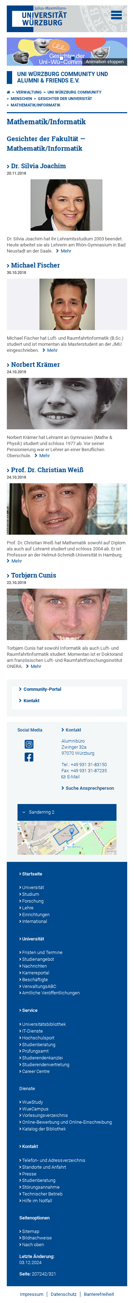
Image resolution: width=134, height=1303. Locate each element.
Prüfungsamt (35, 1051)
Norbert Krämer (35, 364)
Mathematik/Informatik (35, 105)
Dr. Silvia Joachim (38, 166)
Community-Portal (42, 689)
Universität (33, 887)
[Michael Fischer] (67, 328)
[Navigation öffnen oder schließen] (116, 15)
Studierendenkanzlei (42, 1057)
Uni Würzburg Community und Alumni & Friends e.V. (62, 77)
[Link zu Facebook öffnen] (26, 757)
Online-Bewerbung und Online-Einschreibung (67, 1122)
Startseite (32, 874)
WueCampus (35, 1109)
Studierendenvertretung (45, 1064)
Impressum (31, 1294)
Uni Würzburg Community (74, 92)
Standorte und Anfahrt (44, 1167)
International (34, 921)
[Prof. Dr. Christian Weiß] (67, 533)
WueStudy (32, 1102)
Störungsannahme (41, 1187)
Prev (19, 51)
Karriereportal (35, 972)
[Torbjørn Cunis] (67, 638)
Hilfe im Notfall (37, 1200)
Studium (30, 894)
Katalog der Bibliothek (44, 1129)
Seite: (25, 1274)
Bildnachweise (37, 1237)
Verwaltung (29, 92)
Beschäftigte (35, 979)
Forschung (33, 901)
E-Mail (73, 776)
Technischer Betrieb (42, 1194)
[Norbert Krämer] (67, 427)
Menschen (21, 98)
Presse (29, 1174)
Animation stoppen (105, 61)
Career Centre (36, 1071)
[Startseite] (8, 92)
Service (30, 1010)
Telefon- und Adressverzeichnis (53, 1160)
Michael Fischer (35, 265)
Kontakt (31, 700)
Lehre (28, 907)
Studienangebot (38, 959)
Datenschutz (63, 1294)
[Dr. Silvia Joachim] (67, 229)
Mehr (66, 251)
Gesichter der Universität (65, 98)
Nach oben (33, 1244)
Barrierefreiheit (99, 1294)
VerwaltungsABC (39, 986)
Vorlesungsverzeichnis (45, 1115)
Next (115, 51)
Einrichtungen (36, 914)
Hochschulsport (38, 1037)
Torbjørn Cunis (33, 575)
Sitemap (30, 1231)
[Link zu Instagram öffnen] (26, 744)
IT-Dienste (32, 1031)
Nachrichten (34, 966)
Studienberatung (38, 1044)
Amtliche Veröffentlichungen (51, 992)
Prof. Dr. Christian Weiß (47, 470)
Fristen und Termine (42, 952)
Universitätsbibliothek (44, 1024)
